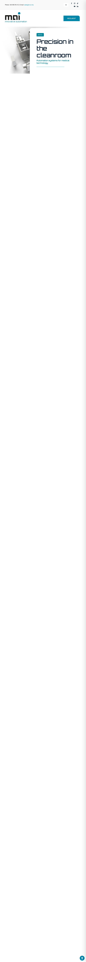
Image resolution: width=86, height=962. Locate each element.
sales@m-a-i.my (29, 5)
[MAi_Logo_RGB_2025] (16, 13)
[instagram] (74, 3)
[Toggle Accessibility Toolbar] (82, 958)
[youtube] (74, 6)
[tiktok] (77, 3)
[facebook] (71, 3)
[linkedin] (77, 6)
